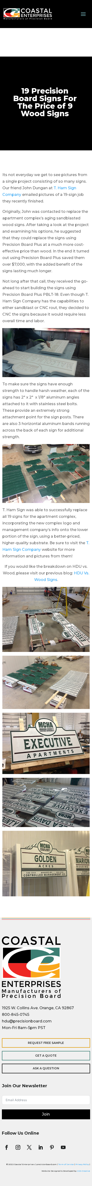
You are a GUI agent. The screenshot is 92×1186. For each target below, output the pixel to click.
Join (46, 1114)
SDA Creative (83, 1171)
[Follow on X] (29, 1147)
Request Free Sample (46, 1043)
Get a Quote (46, 1055)
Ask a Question (46, 1068)
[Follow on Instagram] (18, 1147)
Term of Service (66, 1164)
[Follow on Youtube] (63, 1147)
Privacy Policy (82, 1164)
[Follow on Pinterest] (52, 1147)
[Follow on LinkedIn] (40, 1147)
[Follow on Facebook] (6, 1147)
